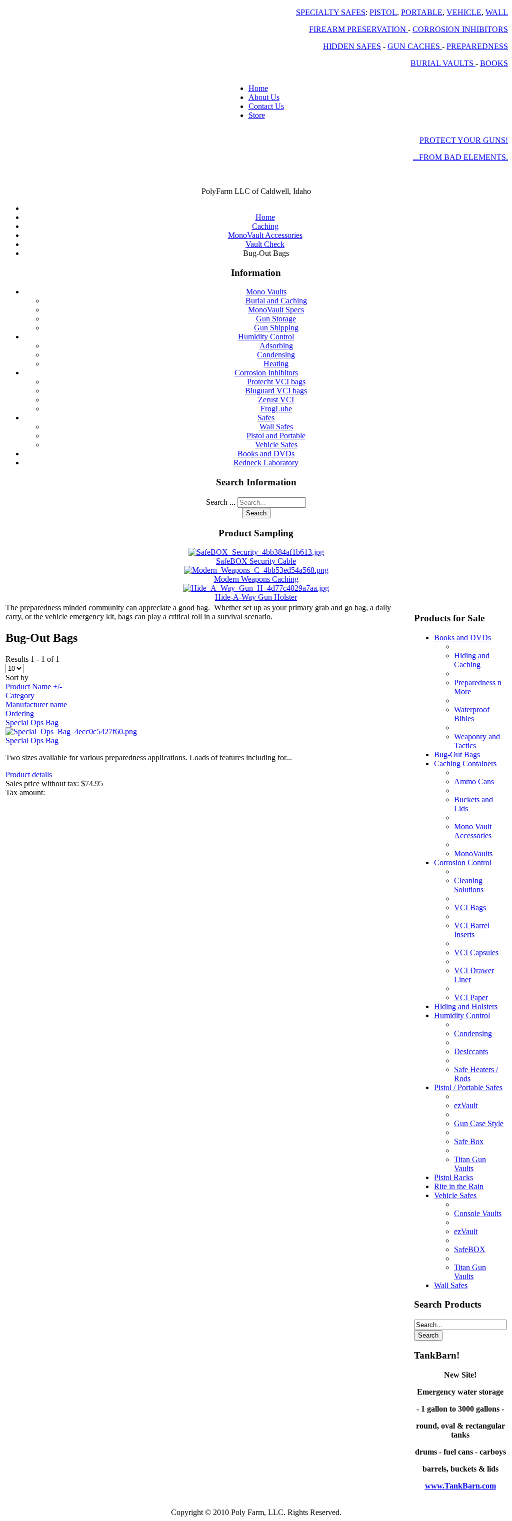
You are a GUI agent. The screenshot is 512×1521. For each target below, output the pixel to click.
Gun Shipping (276, 327)
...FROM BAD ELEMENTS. (460, 157)
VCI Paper (471, 997)
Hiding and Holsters (466, 1006)
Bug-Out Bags (457, 754)
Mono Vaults (266, 291)
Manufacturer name (36, 704)
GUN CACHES (415, 46)
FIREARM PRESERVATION (358, 29)
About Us (264, 97)
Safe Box (469, 1141)
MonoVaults (473, 853)
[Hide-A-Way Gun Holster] (256, 588)
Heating (276, 363)
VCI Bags (470, 907)
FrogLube (276, 408)
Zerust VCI (276, 399)
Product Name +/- (34, 686)
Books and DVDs (266, 453)
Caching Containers (465, 763)
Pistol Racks (453, 1177)
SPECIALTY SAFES (331, 12)
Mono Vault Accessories (473, 831)
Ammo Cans (474, 781)
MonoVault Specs (276, 309)
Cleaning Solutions (469, 885)
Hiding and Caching (472, 660)
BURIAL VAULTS (443, 63)
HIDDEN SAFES (352, 46)
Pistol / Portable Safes (468, 1087)
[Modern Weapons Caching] (256, 570)
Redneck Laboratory (266, 462)
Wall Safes (276, 426)
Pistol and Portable (276, 435)
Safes (266, 417)
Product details (29, 774)
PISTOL (383, 12)
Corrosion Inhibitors (266, 372)
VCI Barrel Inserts (472, 930)
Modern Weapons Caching (256, 579)
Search (256, 513)
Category (20, 695)
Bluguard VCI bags (276, 390)
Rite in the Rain (459, 1186)
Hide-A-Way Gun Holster (256, 597)
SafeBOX (470, 1249)
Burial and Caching (276, 300)
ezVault (466, 1105)
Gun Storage (276, 318)
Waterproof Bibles (472, 714)
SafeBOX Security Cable (256, 561)
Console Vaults (478, 1213)
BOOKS (494, 63)
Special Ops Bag (32, 722)
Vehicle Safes (276, 444)
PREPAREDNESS (477, 46)
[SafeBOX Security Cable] (256, 552)
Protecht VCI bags (276, 381)
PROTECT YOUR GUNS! (464, 140)
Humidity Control (266, 336)
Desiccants (471, 1051)
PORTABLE (421, 12)
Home (258, 88)
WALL (497, 12)
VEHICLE (464, 12)
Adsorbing (276, 345)
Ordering (20, 713)
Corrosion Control (463, 862)
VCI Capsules (476, 952)
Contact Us (266, 106)
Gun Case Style (479, 1123)
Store (256, 115)
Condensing (276, 354)
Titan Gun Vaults (470, 1164)
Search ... (221, 502)
